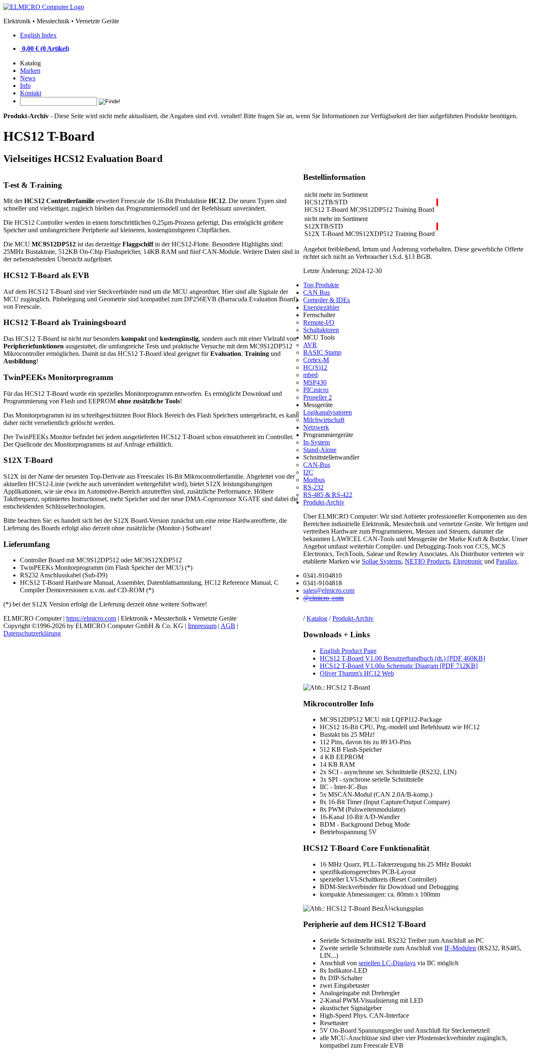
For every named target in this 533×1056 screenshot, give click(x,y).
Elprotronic (468, 561)
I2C (308, 472)
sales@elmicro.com (328, 590)
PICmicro (316, 389)
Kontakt (30, 93)
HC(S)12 (315, 367)
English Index (38, 35)
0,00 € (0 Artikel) (45, 48)
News (27, 78)
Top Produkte (321, 284)
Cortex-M (316, 359)
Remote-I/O (318, 322)
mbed (310, 374)
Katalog (316, 618)
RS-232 (313, 487)
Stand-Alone (319, 449)
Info (25, 85)
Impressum (202, 625)
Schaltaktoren (321, 329)
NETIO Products (427, 561)
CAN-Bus (316, 464)
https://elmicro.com (91, 618)
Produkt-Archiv (353, 618)
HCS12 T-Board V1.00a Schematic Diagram (399, 665)
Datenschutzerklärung (32, 633)
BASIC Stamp (322, 352)
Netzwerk (316, 427)
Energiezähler (321, 307)
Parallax (506, 561)
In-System (316, 442)
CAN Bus (316, 292)
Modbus (314, 479)
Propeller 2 (317, 397)
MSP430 (314, 382)
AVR (310, 344)
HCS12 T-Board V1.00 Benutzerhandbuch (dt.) (402, 658)
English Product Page (348, 650)
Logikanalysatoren (327, 412)
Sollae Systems (381, 561)
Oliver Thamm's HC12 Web (357, 673)
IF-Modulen (460, 948)
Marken (30, 70)
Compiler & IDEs (326, 299)
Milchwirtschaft (323, 419)
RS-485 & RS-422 (327, 494)
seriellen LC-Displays (387, 963)
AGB (228, 625)
